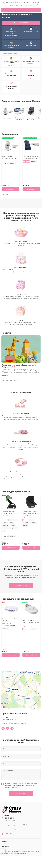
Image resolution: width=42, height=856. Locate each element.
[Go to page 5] (7, 194)
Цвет (3, 518)
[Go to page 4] (6, 194)
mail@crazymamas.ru (9, 719)
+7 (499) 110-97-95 (7, 818)
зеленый (5, 520)
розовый (14, 528)
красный (12, 525)
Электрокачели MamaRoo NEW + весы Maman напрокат (10, 158)
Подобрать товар (21, 23)
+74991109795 (6, 717)
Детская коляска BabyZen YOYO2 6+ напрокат (8, 513)
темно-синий (14, 520)
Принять (21, 10)
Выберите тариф (7, 534)
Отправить (21, 793)
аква (4, 530)
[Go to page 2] (3, 194)
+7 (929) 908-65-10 (8, 820)
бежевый (5, 525)
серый (11, 522)
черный (5, 522)
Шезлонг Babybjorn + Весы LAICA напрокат (30, 157)
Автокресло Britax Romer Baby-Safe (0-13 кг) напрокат (30, 513)
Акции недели (7, 118)
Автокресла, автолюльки (31, 118)
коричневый (6, 528)
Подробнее (28, 5)
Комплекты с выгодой (19, 118)
